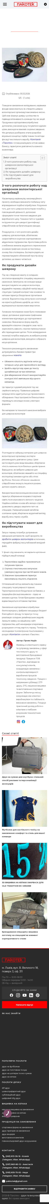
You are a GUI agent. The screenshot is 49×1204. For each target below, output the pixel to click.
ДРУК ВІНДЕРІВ (8, 1134)
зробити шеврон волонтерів (17, 539)
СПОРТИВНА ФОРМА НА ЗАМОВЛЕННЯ (17, 1127)
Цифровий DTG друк (11, 1098)
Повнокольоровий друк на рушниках (19, 1141)
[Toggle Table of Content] (41, 158)
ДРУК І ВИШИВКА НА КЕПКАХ (14, 1113)
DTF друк (6, 1088)
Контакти (15, 634)
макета (17, 355)
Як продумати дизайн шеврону (23, 172)
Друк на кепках (9, 1077)
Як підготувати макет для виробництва (19, 177)
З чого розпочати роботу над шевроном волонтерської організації (20, 165)
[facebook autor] (23, 722)
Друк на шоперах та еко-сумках (17, 1073)
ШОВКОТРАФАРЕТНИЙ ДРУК (14, 1091)
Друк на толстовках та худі (14, 1070)
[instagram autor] (18, 722)
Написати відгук (24, 1004)
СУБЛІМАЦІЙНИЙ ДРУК (11, 1095)
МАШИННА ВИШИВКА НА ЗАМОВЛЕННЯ (18, 1109)
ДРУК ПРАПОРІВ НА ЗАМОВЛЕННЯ (16, 1131)
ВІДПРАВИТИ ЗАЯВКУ (24, 1189)
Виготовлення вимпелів (13, 1137)
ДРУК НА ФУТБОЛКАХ (11, 1066)
